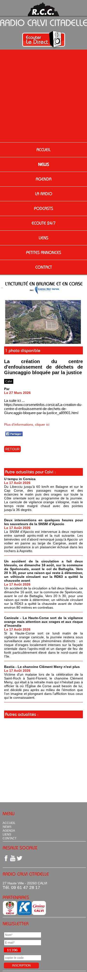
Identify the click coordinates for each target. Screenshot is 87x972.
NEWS (43, 164)
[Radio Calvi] (43, 343)
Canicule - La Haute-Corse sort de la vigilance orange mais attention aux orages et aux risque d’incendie (43, 621)
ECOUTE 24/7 (44, 223)
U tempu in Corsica (20, 479)
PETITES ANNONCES (43, 252)
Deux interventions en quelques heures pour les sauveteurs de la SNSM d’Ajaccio (43, 522)
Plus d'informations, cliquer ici (26, 424)
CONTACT (43, 267)
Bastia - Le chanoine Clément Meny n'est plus (42, 667)
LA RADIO (43, 193)
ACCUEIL (43, 149)
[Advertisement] (43, 96)
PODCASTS (43, 208)
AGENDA (43, 179)
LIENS (43, 238)
